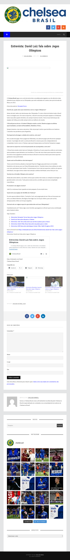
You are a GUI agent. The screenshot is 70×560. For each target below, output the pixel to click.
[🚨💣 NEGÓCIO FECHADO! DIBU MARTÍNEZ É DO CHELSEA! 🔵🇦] (56, 469)
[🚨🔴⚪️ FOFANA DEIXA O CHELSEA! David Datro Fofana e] (56, 455)
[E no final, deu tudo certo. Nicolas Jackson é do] (28, 455)
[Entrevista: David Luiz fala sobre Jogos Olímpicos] (15, 281)
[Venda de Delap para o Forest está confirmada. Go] (56, 483)
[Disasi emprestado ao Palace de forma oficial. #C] (13, 497)
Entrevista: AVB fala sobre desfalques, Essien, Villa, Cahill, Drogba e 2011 (32, 226)
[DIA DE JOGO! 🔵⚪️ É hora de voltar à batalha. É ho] (56, 512)
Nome (8, 354)
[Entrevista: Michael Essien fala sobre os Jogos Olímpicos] (54, 281)
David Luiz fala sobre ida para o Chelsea (22, 219)
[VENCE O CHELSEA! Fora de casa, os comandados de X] (13, 512)
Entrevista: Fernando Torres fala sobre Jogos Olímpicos (27, 217)
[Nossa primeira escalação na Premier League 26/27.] (42, 512)
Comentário (10, 331)
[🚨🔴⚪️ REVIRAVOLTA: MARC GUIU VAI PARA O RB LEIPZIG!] (13, 455)
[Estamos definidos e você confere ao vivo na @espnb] (13, 483)
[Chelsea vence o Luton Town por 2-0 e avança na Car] (42, 469)
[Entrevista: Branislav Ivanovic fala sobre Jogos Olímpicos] (34, 281)
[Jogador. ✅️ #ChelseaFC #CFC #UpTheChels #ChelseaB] (28, 469)
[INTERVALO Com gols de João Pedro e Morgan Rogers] (28, 512)
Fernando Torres (22, 106)
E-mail (8, 362)
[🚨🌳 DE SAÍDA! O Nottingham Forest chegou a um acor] (56, 497)
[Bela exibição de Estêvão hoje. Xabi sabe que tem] (42, 455)
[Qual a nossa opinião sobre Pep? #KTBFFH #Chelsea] (13, 469)
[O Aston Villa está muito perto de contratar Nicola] (28, 497)
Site (8, 369)
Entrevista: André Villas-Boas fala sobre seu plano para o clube (29, 224)
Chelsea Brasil (28, 56)
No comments (44, 56)
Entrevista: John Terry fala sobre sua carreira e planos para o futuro (30, 221)
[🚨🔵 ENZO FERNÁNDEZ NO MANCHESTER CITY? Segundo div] (42, 497)
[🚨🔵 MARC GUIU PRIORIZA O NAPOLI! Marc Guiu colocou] (42, 483)
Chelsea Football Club (19, 303)
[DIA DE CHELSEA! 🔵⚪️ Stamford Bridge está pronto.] (28, 483)
